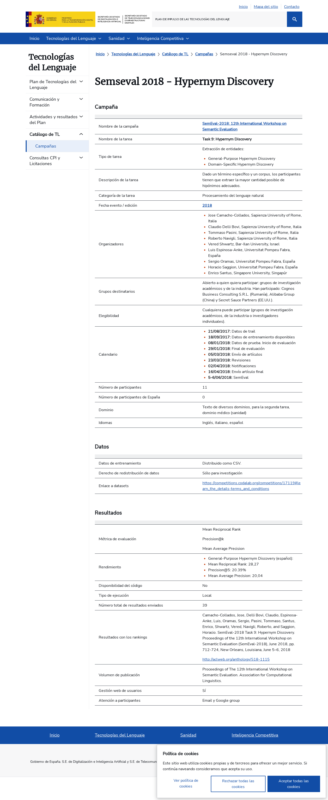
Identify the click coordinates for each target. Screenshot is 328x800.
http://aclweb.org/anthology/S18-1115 (236, 659)
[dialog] (241, 771)
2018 (207, 205)
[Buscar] (294, 19)
